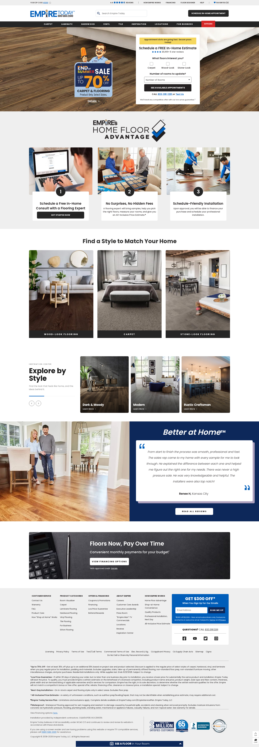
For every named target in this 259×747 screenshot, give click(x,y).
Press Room (122, 613)
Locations (121, 624)
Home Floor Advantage (155, 600)
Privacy (222, 620)
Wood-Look (167, 67)
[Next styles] (38, 403)
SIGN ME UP (216, 610)
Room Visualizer (67, 600)
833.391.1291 (211, 629)
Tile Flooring (65, 621)
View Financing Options (109, 561)
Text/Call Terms (94, 651)
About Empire (124, 596)
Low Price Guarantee (98, 609)
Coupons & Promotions (99, 600)
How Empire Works (155, 596)
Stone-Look (184, 67)
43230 (45, 3)
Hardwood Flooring (68, 613)
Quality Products (153, 612)
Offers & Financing (98, 596)
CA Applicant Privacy (160, 651)
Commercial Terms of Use (116, 651)
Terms (212, 620)
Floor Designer (188, 2)
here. (55, 713)
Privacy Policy (62, 651)
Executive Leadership (126, 609)
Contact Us (37, 600)
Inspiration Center (40, 364)
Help (202, 2)
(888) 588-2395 (48, 732)
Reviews (121, 2)
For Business (65, 625)
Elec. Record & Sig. (140, 651)
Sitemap (199, 651)
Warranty (36, 604)
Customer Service (41, 596)
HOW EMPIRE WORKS (152, 2)
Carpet (151, 67)
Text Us (180, 94)
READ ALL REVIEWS (194, 511)
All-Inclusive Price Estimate (157, 623)
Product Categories (71, 596)
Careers (120, 600)
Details (92, 101)
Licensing (49, 651)
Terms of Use (77, 651)
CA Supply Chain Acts (183, 651)
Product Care (38, 613)
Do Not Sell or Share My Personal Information (128, 655)
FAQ (33, 609)
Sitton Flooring (66, 629)
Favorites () (222, 2)
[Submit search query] (98, 13)
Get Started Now (60, 215)
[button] (129, 744)
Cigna (208, 651)
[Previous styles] (31, 403)
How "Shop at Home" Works (44, 617)
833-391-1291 (165, 94)
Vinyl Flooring (66, 617)
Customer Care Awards (128, 604)
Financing (170, 2)
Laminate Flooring (68, 609)
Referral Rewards (96, 613)
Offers (208, 23)
